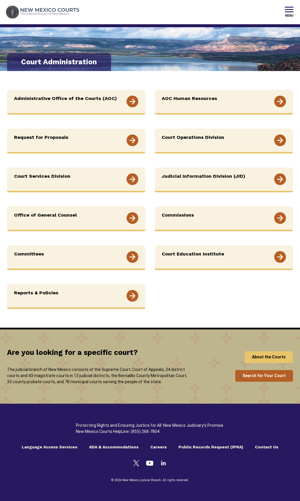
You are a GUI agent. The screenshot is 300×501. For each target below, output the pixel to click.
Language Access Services (49, 447)
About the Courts (269, 357)
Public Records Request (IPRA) (210, 447)
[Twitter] (136, 464)
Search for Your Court (264, 375)
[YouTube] (149, 464)
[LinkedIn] (163, 464)
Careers (158, 447)
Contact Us (266, 447)
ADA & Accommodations (114, 447)
